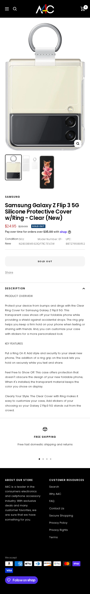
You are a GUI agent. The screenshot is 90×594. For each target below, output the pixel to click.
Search (54, 487)
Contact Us (56, 508)
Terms (53, 537)
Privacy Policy (58, 523)
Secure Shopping (61, 516)
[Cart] (83, 9)
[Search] (15, 9)
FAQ (51, 501)
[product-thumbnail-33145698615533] (13, 167)
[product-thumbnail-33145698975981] (47, 172)
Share (9, 272)
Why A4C (55, 494)
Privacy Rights (58, 530)
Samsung (12, 197)
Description (15, 288)
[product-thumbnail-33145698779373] (30, 163)
